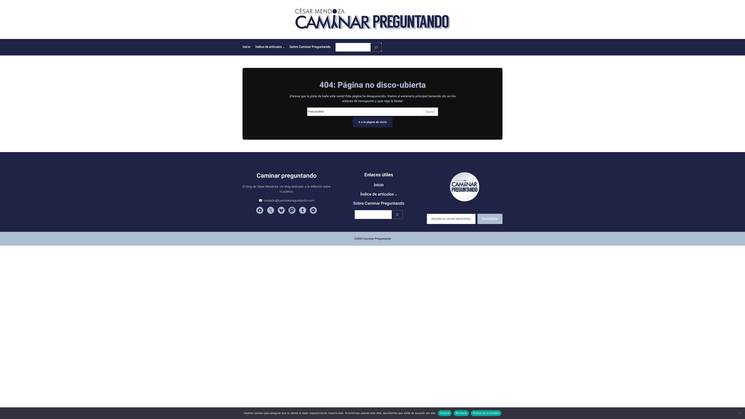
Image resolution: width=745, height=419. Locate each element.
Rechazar (461, 413)
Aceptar (445, 413)
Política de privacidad (486, 413)
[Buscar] (376, 47)
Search (430, 112)
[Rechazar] (740, 413)
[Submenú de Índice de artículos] (284, 47)
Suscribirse (490, 218)
